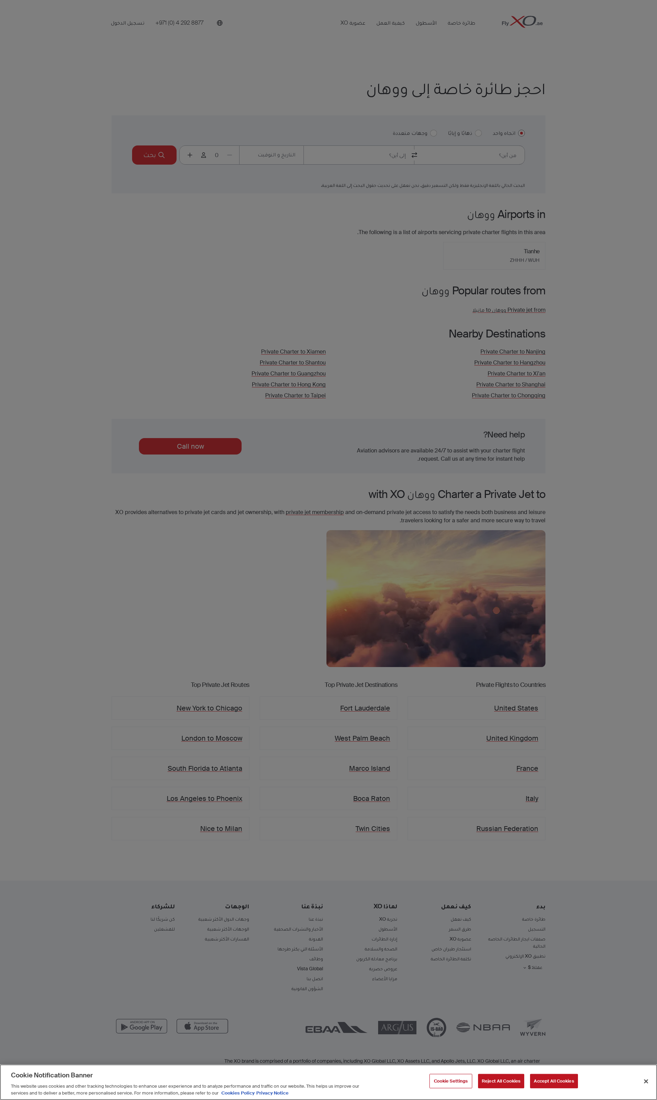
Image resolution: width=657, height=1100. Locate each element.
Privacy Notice (272, 1093)
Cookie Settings (451, 1081)
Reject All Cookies (501, 1081)
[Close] (646, 1081)
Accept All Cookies (554, 1081)
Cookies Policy (238, 1093)
